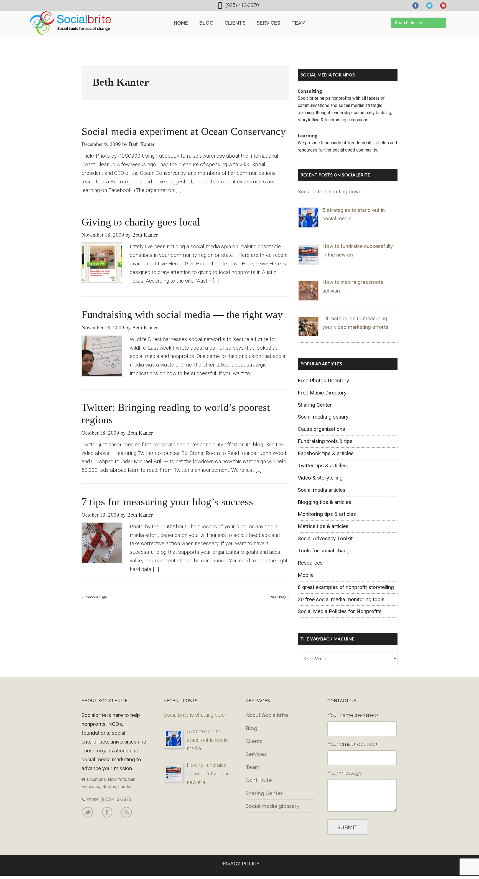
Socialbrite (70, 23)
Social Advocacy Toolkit (325, 538)
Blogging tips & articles (324, 502)
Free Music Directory (322, 392)
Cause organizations (321, 429)
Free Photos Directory (323, 380)
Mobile (306, 575)
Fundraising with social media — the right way (182, 314)
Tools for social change (325, 550)
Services (256, 754)
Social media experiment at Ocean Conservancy (183, 131)
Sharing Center (315, 405)
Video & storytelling (320, 478)
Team (253, 767)
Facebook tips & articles (326, 453)
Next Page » (279, 597)
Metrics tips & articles (323, 526)
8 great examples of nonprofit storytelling (346, 587)
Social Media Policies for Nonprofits (340, 611)
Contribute (259, 780)
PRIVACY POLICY (239, 863)
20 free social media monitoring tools (341, 599)
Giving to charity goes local (140, 222)
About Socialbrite (267, 715)
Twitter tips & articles (322, 465)
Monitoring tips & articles (327, 514)
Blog (251, 728)
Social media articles (321, 490)
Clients (254, 741)
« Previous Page (94, 597)
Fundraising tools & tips (325, 441)
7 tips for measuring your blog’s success (167, 502)
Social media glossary (323, 417)
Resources (310, 563)
